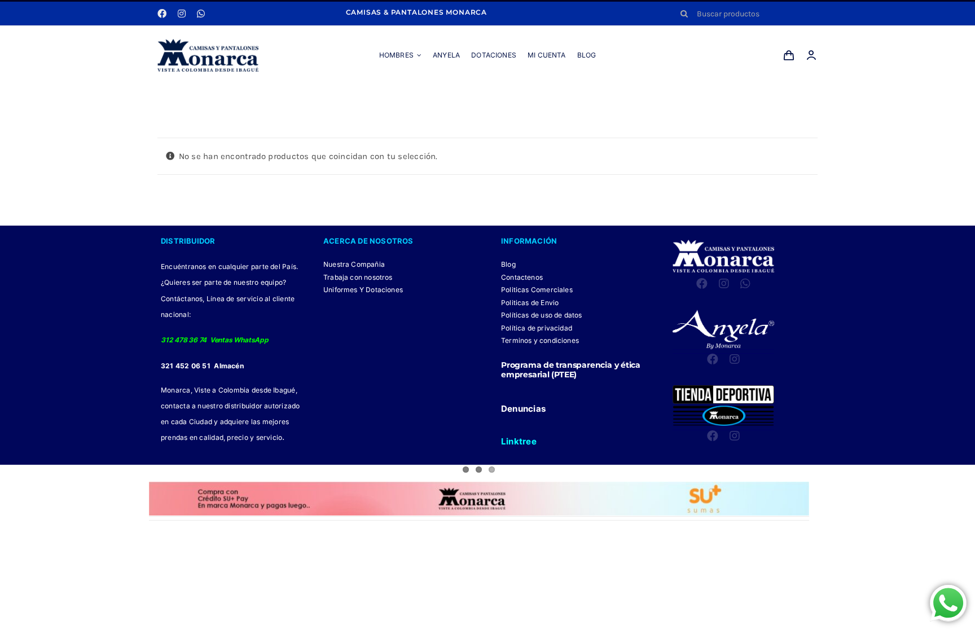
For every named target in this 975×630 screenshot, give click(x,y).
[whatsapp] (201, 13)
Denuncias (523, 408)
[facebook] (161, 13)
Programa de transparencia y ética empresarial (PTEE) (570, 370)
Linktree (519, 441)
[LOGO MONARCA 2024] (207, 43)
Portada (454, 96)
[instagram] (182, 13)
